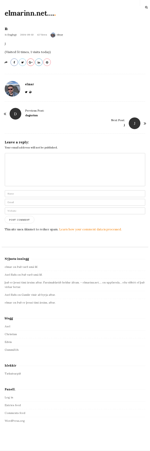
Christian (11, 334)
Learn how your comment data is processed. (90, 229)
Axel (7, 326)
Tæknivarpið (13, 373)
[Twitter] (27, 92)
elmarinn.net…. (29, 13)
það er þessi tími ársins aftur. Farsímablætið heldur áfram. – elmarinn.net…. (53, 282)
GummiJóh (12, 350)
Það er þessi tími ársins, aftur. (36, 302)
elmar (60, 34)
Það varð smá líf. (27, 267)
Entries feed (13, 405)
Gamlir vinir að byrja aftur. (38, 295)
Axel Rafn (11, 274)
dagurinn (31, 115)
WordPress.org (15, 421)
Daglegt (12, 34)
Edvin (8, 342)
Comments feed (15, 413)
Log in (9, 397)
